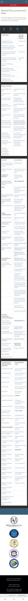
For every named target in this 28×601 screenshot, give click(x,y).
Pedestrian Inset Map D (7, 400)
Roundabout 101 (18, 163)
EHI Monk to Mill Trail (19, 348)
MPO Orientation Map (7, 205)
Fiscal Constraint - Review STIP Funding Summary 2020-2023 (6, 322)
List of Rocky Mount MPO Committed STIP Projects (7, 183)
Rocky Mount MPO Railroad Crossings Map (6, 201)
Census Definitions (19, 415)
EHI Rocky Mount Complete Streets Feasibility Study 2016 (19, 99)
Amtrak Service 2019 (6, 217)
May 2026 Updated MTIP (20, 311)
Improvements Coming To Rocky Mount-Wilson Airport (7, 164)
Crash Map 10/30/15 (20, 467)
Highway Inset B (5, 382)
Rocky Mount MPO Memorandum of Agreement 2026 (18, 264)
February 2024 (22, 41)
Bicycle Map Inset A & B (7, 368)
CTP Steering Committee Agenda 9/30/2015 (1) (19, 402)
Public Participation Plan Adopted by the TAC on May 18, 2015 (7, 122)
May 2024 (21, 45)
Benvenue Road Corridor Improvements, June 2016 (20, 170)
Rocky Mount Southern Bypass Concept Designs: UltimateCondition (20, 128)
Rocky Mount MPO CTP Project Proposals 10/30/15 (20, 478)
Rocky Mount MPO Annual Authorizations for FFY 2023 (19, 233)
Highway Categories (20, 463)
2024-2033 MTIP (5, 354)
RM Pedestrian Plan (6, 126)
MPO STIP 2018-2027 (19, 339)
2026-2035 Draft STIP (7, 357)
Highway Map (5, 386)
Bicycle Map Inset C (6, 373)
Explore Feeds (12, 595)
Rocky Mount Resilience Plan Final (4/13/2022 (6, 142)
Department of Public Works (13, 580)
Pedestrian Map (5, 422)
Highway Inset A (5, 377)
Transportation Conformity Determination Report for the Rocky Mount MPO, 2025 (8, 47)
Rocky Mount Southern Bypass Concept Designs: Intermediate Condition (9, 59)
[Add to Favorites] (5, 599)
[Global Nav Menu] (2, 2)
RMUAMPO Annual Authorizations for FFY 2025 (19, 254)
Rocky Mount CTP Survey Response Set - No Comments (8, 498)
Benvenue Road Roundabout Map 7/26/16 (18, 177)
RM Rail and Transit (6, 415)
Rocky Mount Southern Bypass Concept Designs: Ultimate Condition (9, 53)
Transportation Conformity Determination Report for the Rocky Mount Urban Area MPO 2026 (19, 276)
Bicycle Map (4, 391)
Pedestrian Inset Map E (7, 406)
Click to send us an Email (14, 586)
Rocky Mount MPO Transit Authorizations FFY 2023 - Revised (19, 239)
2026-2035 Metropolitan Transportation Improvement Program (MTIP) (8, 70)
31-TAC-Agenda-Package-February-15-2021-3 (7, 264)
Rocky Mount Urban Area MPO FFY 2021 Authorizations (6, 349)
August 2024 (22, 51)
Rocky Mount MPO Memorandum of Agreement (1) (18, 201)
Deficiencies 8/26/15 (20, 483)
